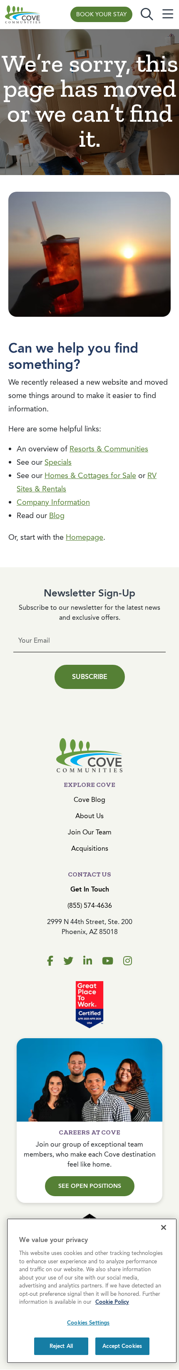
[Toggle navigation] (168, 14)
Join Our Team (90, 832)
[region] (92, 1290)
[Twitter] (68, 961)
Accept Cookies (122, 1346)
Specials (58, 462)
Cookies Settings (88, 1322)
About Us (89, 815)
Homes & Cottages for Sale (90, 476)
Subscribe (89, 676)
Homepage (84, 537)
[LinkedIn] (87, 961)
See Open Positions (89, 1186)
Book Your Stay (101, 14)
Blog (57, 516)
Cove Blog (89, 799)
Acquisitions (89, 848)
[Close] (163, 1227)
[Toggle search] (147, 14)
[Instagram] (127, 961)
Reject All (61, 1346)
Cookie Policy (112, 1301)
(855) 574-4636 (89, 905)
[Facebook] (50, 961)
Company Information (53, 502)
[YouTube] (107, 961)
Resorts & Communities (109, 449)
